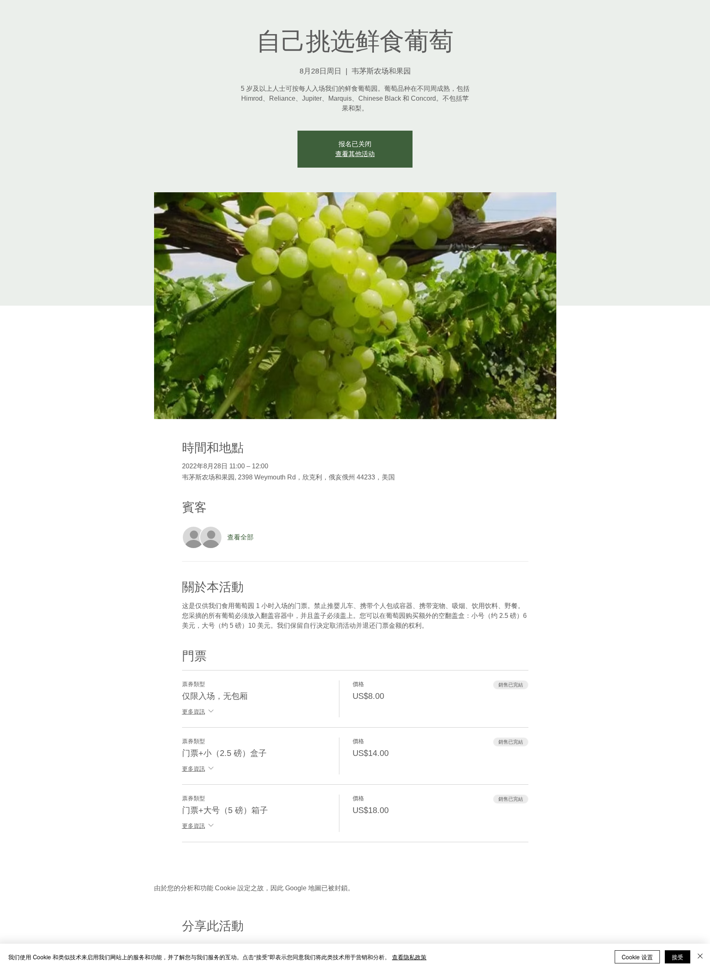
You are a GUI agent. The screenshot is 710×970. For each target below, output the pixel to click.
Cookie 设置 (637, 957)
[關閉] (700, 956)
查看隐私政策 (409, 957)
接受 (677, 957)
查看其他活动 (355, 153)
